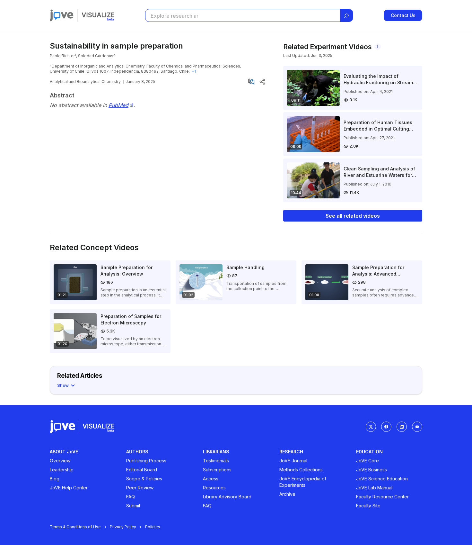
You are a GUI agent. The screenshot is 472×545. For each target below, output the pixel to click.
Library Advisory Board (227, 496)
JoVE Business (371, 469)
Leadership (62, 469)
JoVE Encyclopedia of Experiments (302, 482)
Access (210, 478)
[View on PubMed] (251, 82)
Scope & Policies (144, 478)
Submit (133, 505)
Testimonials (216, 460)
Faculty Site (368, 505)
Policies (152, 526)
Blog (54, 478)
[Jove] (62, 15)
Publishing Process (146, 460)
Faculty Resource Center (382, 496)
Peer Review (139, 487)
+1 (194, 71)
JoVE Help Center (69, 487)
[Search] (346, 15)
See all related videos (353, 216)
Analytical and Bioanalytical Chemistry (85, 81)
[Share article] (262, 81)
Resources (214, 487)
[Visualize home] (98, 15)
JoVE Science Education (382, 478)
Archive (287, 494)
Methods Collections (301, 469)
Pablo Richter (62, 55)
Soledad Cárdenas (95, 55)
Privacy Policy (123, 526)
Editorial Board (141, 469)
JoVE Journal (293, 460)
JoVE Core (367, 460)
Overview (60, 460)
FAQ (130, 496)
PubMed (118, 105)
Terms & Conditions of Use (75, 526)
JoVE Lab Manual (374, 487)
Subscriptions (217, 469)
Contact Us (403, 15)
